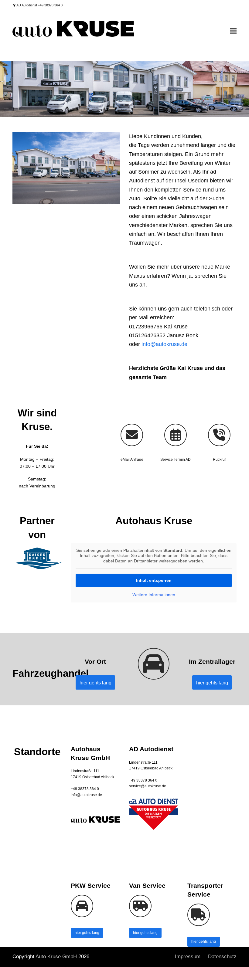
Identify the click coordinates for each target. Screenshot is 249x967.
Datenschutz (222, 956)
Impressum (187, 956)
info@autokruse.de (164, 344)
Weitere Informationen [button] (153, 594)
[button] (233, 30)
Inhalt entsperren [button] (154, 580)
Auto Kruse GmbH (56, 956)
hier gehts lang (87, 933)
